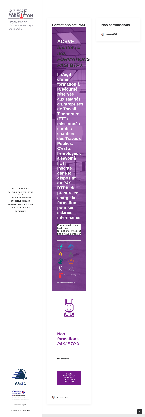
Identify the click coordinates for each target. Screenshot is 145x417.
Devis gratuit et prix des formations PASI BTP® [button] (69, 378)
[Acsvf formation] (20, 19)
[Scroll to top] (139, 411)
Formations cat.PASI (68, 25)
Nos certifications (115, 25)
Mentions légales (21, 405)
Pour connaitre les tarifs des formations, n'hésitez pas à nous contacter (69, 229)
